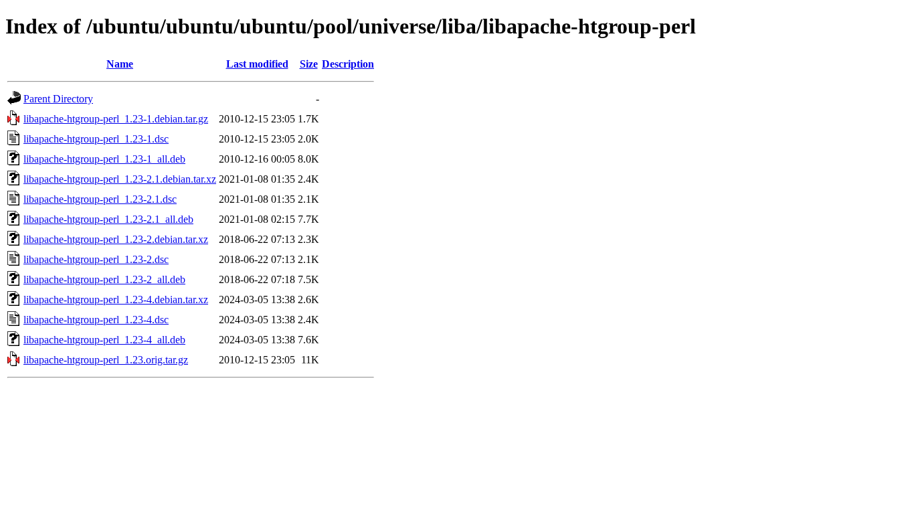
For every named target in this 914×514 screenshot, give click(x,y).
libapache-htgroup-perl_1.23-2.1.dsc (100, 199)
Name (119, 64)
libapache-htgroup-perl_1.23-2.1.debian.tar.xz (119, 179)
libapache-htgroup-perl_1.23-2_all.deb (104, 279)
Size (309, 64)
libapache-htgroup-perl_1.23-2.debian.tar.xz (115, 239)
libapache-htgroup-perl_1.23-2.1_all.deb (108, 219)
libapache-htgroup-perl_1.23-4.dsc (96, 319)
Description (348, 64)
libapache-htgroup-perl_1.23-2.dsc (96, 259)
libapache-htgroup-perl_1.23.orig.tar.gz (105, 359)
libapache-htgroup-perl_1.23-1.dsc (96, 139)
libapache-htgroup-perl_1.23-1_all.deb (104, 159)
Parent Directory (58, 98)
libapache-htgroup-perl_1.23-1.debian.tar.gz (115, 118)
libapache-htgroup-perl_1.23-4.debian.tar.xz (115, 299)
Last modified (257, 64)
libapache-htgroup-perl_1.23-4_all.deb (104, 339)
